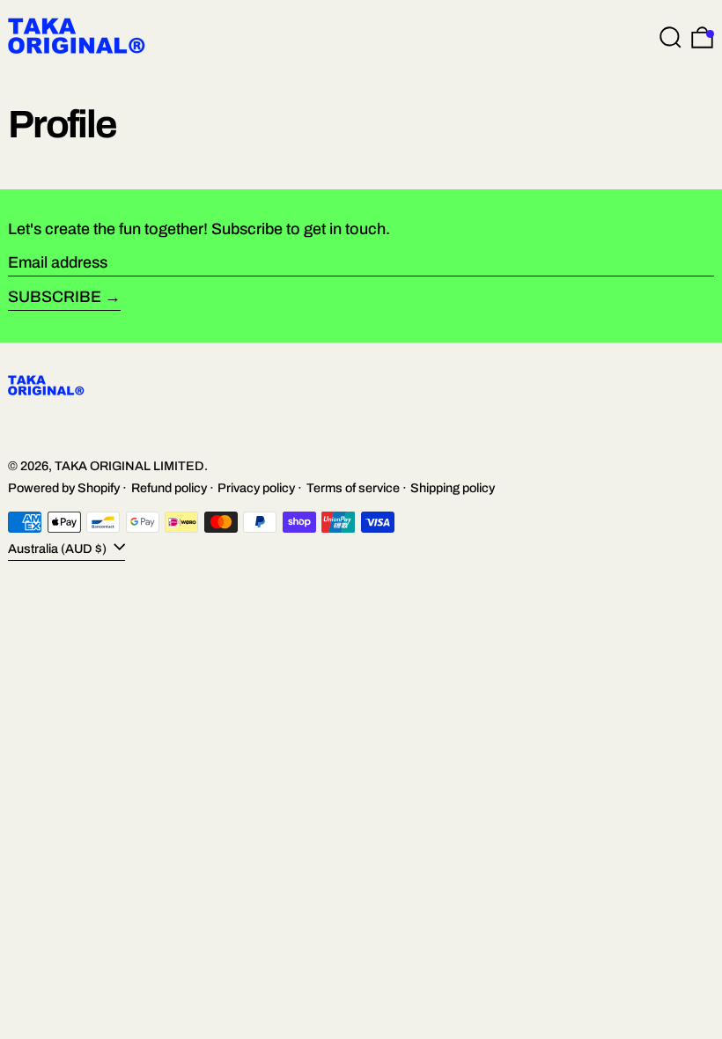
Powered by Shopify (64, 488)
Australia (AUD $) (58, 549)
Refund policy (169, 488)
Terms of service (353, 488)
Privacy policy (256, 488)
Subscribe (54, 297)
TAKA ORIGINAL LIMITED (129, 466)
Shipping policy (452, 488)
